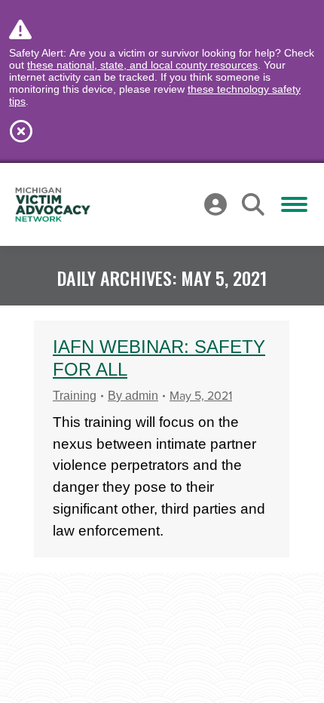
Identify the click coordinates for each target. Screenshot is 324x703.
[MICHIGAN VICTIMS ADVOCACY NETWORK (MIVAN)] (52, 204)
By (133, 395)
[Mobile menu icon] (294, 204)
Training (74, 395)
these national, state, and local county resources (142, 65)
